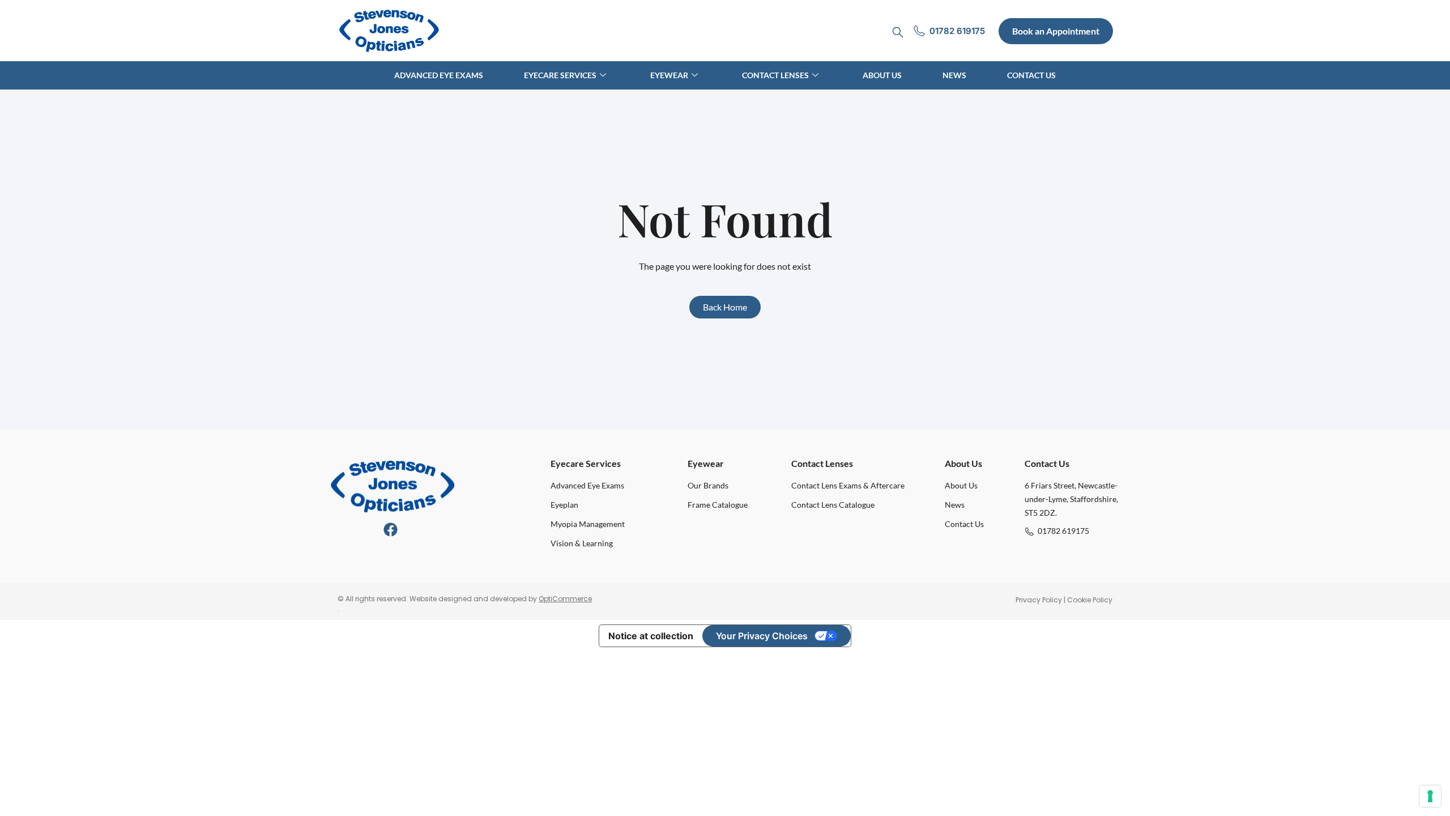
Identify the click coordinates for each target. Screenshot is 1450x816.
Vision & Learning (582, 543)
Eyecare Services (560, 75)
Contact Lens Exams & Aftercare (848, 485)
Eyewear (669, 75)
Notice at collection (650, 635)
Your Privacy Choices (762, 635)
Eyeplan (564, 504)
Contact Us (1031, 75)
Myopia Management (588, 524)
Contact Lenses (775, 75)
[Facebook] (390, 529)
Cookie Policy (1089, 600)
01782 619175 (1063, 531)
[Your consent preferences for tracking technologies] (1430, 796)
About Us (882, 75)
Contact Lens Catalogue (833, 504)
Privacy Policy (1039, 600)
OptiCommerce (565, 599)
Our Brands (708, 485)
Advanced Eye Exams (438, 75)
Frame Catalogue (718, 504)
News (954, 75)
